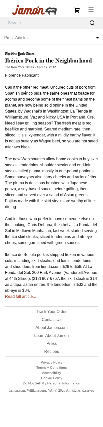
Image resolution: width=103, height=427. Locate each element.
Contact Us (52, 319)
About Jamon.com (52, 327)
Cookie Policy (51, 378)
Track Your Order (51, 311)
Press (51, 343)
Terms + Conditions (51, 367)
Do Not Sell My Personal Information (51, 383)
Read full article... (20, 296)
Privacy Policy (51, 362)
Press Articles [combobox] (16, 38)
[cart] (77, 10)
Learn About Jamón (51, 335)
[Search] (92, 23)
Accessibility (51, 373)
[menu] (91, 10)
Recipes (51, 351)
